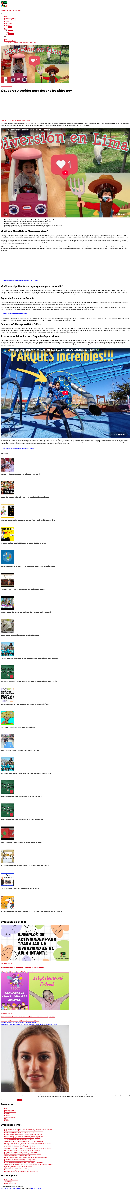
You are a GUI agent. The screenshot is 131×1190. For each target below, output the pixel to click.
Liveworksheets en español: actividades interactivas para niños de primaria (28, 1129)
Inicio (5, 16)
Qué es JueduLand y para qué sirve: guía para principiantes (22, 1154)
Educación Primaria (10, 20)
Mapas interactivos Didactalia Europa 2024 (18, 1166)
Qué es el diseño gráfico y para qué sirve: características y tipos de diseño (27, 1143)
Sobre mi (7, 32)
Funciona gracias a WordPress (10, 1188)
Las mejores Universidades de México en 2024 (19, 1132)
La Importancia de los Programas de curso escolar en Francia (23, 1131)
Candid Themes (36, 1188)
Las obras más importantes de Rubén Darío (18, 1170)
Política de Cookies (10, 1183)
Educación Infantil (10, 18)
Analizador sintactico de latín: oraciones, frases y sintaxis (22, 1138)
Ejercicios (7, 22)
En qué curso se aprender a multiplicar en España (19, 1161)
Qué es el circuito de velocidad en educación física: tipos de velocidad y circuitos (29, 1164)
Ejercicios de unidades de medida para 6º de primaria (20, 1152)
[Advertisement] (54, 107)
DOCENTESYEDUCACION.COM (11, 10)
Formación (7, 25)
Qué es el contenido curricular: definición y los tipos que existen (24, 1141)
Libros (10, 27)
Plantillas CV (8, 23)
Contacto (11, 34)
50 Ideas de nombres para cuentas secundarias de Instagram (23, 1163)
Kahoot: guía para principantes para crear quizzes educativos (23, 1136)
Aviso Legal (8, 1182)
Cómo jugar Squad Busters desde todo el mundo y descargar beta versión (27, 1148)
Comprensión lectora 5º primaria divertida (17, 1155)
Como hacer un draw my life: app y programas (18, 1145)
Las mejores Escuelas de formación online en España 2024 (23, 1134)
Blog (5, 29)
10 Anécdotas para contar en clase (15, 1168)
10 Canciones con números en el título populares (19, 1147)
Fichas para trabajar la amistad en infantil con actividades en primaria (28, 1017)
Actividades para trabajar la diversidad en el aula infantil (23, 967)
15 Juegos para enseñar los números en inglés (18, 1140)
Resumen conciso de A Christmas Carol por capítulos (21, 1171)
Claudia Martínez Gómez (22, 120)
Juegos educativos (10, 1117)
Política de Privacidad (11, 1180)
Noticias (10, 30)
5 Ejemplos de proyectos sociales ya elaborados (19, 1159)
